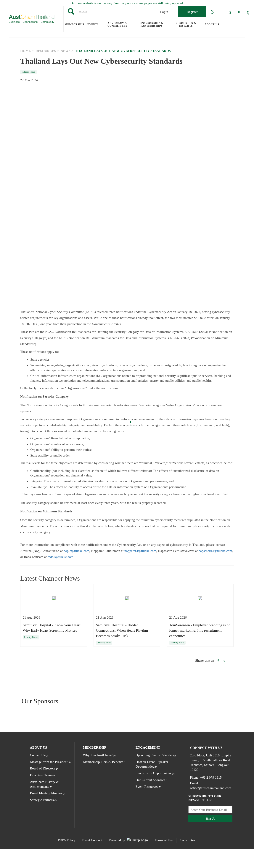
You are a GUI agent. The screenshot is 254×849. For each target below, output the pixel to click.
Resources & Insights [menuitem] (186, 24)
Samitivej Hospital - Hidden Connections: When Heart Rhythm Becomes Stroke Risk (122, 630)
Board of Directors (42, 768)
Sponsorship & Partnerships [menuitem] (151, 24)
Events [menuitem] (93, 24)
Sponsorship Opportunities (153, 773)
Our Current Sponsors (150, 780)
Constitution (188, 840)
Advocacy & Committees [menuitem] (117, 24)
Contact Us (37, 755)
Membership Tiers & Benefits (103, 762)
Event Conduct (92, 840)
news (65, 51)
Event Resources (147, 786)
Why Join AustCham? (97, 755)
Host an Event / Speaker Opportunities (152, 764)
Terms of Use (164, 840)
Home (25, 51)
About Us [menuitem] (212, 24)
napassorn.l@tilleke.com (215, 551)
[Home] (32, 19)
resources (46, 51)
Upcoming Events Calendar (154, 755)
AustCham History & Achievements (44, 784)
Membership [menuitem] (74, 24)
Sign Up (210, 818)
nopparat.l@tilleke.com (140, 551)
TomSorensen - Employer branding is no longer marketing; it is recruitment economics (199, 630)
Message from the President (48, 762)
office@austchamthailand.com (210, 788)
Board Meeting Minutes (46, 793)
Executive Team (41, 775)
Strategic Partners (42, 800)
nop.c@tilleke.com (76, 551)
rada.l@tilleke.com (60, 557)
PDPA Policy (66, 840)
